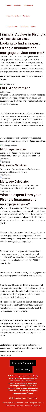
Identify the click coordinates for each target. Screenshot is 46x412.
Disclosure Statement (22, 363)
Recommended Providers (14, 406)
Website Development (32, 406)
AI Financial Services (22, 403)
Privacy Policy (23, 369)
